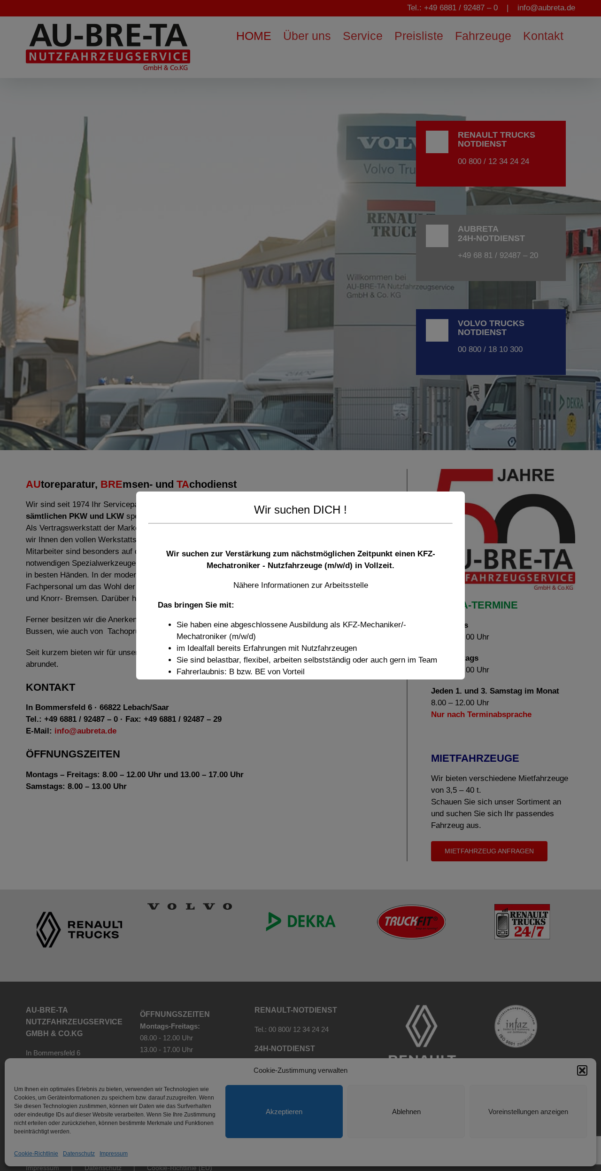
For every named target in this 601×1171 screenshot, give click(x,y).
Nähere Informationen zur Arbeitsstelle (300, 585)
